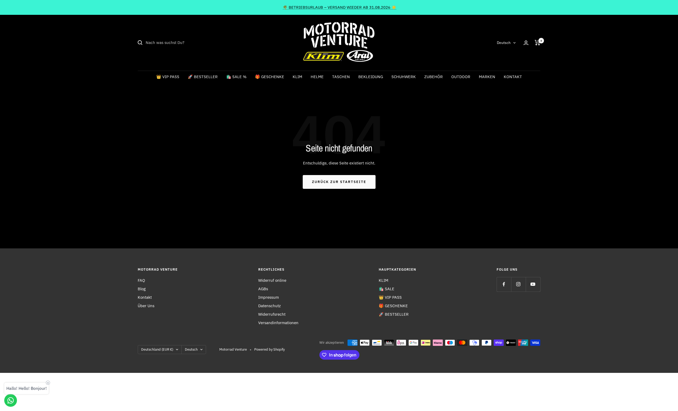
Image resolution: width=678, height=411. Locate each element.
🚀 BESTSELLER (203, 76)
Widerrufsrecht (272, 314)
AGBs (263, 288)
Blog (142, 288)
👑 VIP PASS (167, 76)
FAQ (141, 280)
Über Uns (146, 305)
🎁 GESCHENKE (269, 76)
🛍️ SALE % (236, 76)
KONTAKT (513, 76)
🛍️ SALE (386, 288)
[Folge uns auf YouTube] (533, 284)
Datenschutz (269, 305)
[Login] (526, 43)
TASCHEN (341, 76)
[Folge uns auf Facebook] (504, 284)
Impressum (268, 297)
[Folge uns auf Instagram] (518, 284)
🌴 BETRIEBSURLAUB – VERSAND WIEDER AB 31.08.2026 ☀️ (339, 7)
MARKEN (487, 76)
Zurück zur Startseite (339, 182)
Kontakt (145, 297)
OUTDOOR (460, 76)
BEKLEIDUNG (370, 76)
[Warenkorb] (537, 42)
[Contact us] (10, 400)
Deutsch (504, 42)
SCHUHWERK (403, 76)
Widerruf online (272, 280)
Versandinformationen (278, 322)
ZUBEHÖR (433, 76)
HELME (317, 76)
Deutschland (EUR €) (157, 349)
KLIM (297, 76)
